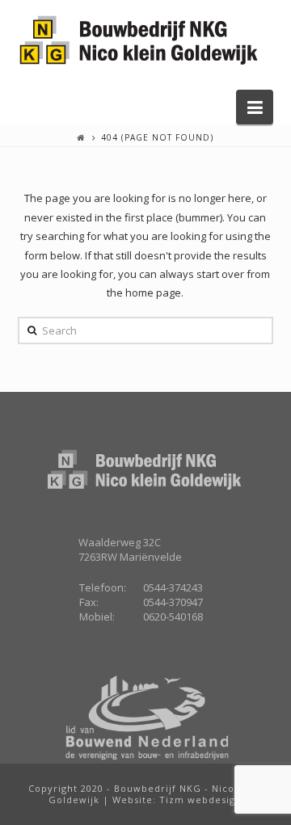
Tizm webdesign (200, 799)
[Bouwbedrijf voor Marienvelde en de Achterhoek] (139, 41)
